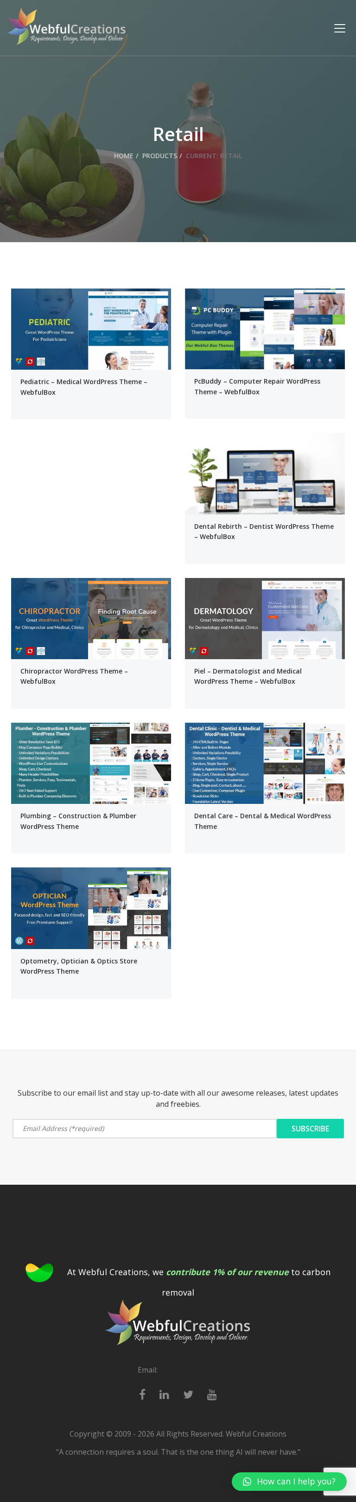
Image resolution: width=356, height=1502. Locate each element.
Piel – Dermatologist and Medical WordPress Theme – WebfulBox (248, 676)
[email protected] (189, 1370)
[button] (289, 1481)
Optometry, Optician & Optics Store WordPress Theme (78, 966)
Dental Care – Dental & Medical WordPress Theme (262, 820)
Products (159, 155)
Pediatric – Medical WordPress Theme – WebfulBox (83, 386)
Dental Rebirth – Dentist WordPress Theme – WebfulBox (264, 531)
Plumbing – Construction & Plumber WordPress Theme (78, 820)
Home (124, 155)
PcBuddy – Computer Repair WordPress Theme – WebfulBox (257, 386)
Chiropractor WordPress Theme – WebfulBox (74, 676)
